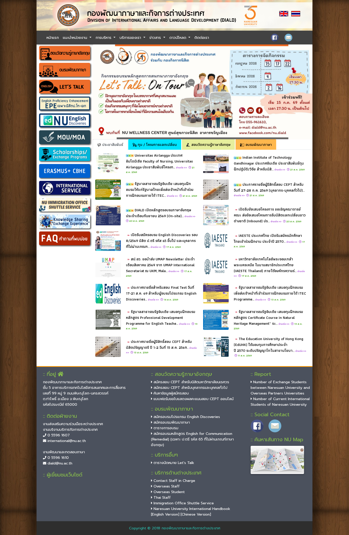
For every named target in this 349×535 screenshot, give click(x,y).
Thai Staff (161, 497)
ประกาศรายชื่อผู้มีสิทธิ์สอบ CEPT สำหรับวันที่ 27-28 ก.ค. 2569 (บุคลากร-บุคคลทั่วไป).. (269, 189)
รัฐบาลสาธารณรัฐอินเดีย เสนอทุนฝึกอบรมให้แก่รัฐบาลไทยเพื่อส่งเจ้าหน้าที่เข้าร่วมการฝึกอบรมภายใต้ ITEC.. (159, 189)
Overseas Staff (166, 486)
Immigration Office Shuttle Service (183, 503)
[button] (109, 91)
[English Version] (165, 514)
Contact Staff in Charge (173, 480)
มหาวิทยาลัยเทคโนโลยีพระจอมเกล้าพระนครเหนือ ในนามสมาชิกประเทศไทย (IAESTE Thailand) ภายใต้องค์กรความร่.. (269, 267)
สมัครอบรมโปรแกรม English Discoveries (186, 417)
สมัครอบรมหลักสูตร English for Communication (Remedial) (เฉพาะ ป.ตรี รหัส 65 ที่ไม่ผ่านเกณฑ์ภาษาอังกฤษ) (192, 439)
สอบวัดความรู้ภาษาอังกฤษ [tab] (210, 144)
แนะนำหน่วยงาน (75, 37)
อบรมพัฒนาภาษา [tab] (258, 144)
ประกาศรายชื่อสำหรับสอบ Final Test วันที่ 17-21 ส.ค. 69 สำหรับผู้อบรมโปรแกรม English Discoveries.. (161, 293)
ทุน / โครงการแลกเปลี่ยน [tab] (157, 144)
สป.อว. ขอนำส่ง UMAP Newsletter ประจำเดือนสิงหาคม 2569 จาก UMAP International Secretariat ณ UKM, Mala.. (160, 265)
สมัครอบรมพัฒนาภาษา (171, 422)
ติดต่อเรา (201, 37)
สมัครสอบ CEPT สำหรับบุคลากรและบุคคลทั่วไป (189, 387)
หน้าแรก (52, 37)
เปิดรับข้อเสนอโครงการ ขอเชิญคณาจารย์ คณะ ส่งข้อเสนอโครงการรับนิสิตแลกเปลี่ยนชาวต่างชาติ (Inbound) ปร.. (270, 215)
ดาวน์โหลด (178, 37)
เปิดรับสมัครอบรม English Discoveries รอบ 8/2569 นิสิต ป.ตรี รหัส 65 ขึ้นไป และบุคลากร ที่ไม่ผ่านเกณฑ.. (162, 240)
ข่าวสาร (155, 37)
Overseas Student (168, 492)
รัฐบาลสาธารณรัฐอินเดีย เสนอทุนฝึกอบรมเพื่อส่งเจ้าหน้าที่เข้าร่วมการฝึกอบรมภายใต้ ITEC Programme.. (270, 293)
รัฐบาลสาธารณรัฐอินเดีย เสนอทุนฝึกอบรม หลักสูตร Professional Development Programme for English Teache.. (160, 317)
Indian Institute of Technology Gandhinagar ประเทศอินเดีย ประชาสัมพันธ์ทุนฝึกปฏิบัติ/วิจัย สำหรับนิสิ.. (269, 163)
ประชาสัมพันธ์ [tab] (112, 144)
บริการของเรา (131, 37)
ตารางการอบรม (165, 428)
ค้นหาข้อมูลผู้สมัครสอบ (170, 393)
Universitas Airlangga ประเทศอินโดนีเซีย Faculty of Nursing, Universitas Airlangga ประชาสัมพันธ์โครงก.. (159, 161)
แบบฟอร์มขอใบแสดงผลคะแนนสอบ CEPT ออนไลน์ (193, 399)
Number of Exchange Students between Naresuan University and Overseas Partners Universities (280, 387)
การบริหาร (104, 37)
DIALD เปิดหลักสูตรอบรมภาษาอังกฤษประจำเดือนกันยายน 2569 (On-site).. (161, 213)
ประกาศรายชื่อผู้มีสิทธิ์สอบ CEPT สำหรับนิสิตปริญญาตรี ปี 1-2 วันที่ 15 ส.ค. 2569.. (161, 347)
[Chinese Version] (196, 514)
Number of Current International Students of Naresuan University (280, 401)
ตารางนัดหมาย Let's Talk (173, 463)
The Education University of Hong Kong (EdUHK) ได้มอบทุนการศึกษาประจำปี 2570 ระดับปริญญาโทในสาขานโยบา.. (270, 344)
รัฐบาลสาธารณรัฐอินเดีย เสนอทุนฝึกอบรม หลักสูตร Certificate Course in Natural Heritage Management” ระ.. (268, 317)
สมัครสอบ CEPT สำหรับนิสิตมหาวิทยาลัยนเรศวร (190, 382)
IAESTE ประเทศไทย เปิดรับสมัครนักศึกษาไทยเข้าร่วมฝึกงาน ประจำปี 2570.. (268, 238)
